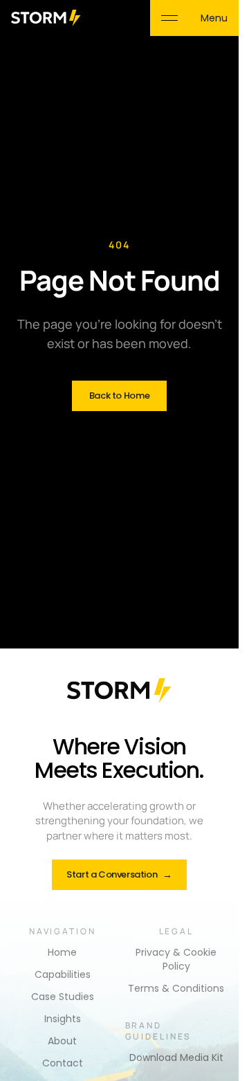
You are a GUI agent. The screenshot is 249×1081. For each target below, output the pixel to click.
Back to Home (119, 395)
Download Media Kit (176, 1057)
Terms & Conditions (176, 988)
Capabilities (63, 974)
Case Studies (62, 996)
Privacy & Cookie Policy (176, 959)
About (62, 1041)
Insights (62, 1019)
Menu (214, 18)
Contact (62, 1063)
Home (62, 952)
